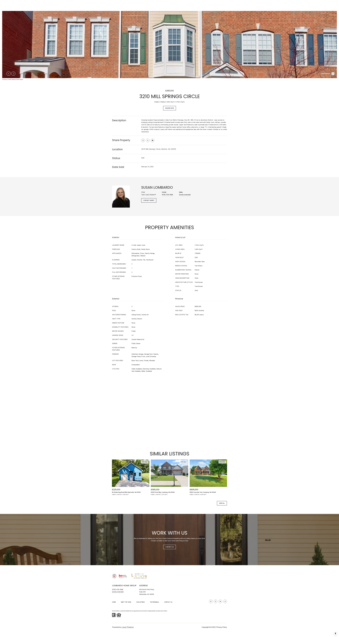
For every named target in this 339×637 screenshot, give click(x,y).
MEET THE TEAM (126, 602)
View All (222, 503)
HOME (114, 602)
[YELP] (225, 601)
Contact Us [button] (169, 547)
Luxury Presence (127, 627)
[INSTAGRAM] (215, 601)
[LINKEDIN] (220, 601)
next (13, 74)
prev (9, 74)
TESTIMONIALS (154, 602)
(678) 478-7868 (167, 195)
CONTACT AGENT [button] (148, 200)
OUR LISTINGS (140, 602)
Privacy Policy (221, 627)
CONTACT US (168, 602)
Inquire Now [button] (169, 108)
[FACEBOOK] (211, 601)
